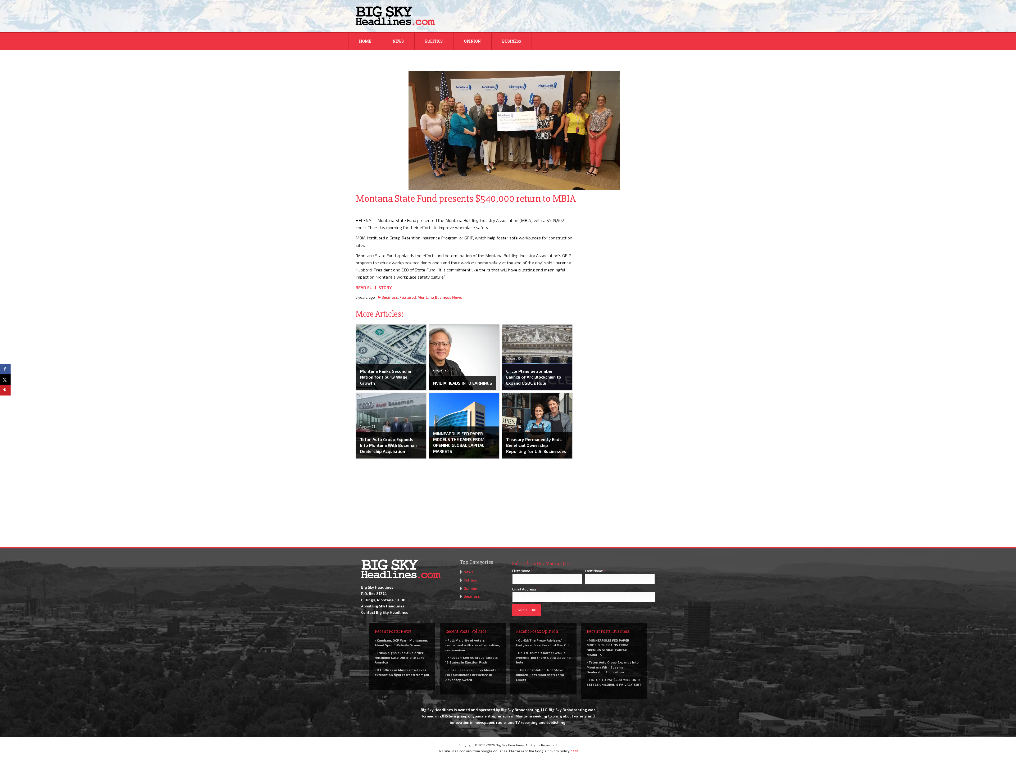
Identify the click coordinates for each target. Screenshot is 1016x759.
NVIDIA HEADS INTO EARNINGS (462, 382)
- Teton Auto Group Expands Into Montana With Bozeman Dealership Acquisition (613, 667)
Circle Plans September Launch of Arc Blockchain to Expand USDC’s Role (533, 377)
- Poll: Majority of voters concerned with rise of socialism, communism (472, 645)
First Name (522, 571)
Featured (408, 297)
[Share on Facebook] (5, 369)
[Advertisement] (626, 250)
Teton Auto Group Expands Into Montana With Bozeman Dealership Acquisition (388, 445)
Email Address (525, 589)
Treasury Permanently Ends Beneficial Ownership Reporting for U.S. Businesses (536, 445)
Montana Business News (440, 297)
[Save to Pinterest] (5, 390)
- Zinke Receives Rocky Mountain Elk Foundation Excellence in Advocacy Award (472, 674)
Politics (434, 41)
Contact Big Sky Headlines (384, 612)
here (574, 751)
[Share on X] (5, 379)
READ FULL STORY (374, 287)
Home (365, 41)
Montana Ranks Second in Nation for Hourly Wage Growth (385, 377)
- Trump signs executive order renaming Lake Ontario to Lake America (399, 657)
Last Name (595, 571)
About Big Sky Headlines (383, 606)
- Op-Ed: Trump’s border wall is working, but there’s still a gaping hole (543, 657)
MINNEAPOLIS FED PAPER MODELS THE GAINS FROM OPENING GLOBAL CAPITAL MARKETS (458, 442)
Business (511, 41)
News (398, 41)
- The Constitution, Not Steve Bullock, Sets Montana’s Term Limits (540, 674)
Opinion (472, 41)
